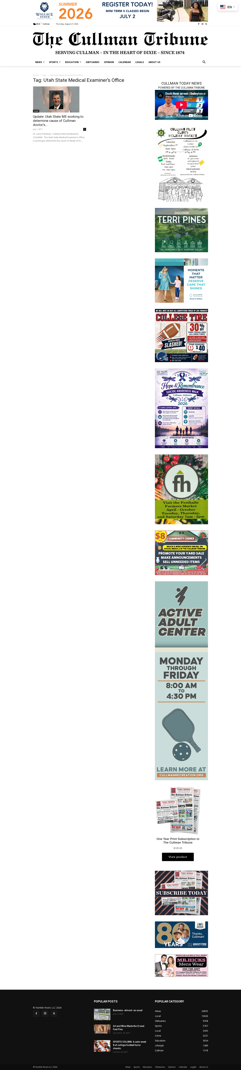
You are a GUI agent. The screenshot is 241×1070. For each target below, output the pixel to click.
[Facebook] (199, 24)
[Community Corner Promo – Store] (181, 552)
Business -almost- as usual (127, 1010)
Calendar (183, 1067)
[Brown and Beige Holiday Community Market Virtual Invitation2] (181, 163)
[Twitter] (206, 24)
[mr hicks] (181, 965)
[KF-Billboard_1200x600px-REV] (181, 934)
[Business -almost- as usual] (102, 1014)
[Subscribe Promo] (181, 892)
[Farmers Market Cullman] (181, 489)
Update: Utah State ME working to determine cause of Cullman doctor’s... (58, 121)
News (128, 1067)
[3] (181, 280)
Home (36, 75)
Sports (137, 1067)
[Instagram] (202, 24)
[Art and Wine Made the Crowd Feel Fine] (102, 1029)
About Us (203, 1067)
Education (147, 1067)
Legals (193, 1067)
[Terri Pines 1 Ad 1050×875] (181, 229)
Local (36, 111)
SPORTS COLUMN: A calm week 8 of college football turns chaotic (129, 1045)
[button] (204, 62)
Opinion (172, 1067)
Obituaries (160, 1067)
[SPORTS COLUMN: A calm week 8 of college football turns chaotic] (102, 1046)
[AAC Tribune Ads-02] (181, 680)
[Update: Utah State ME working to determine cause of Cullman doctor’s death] (59, 99)
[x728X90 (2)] (120, 11)
